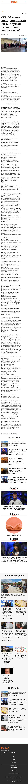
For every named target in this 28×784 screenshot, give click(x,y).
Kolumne (14, 515)
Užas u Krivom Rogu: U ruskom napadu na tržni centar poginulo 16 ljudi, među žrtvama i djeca (17, 472)
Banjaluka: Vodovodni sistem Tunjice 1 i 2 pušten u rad (21, 659)
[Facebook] (5, 54)
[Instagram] (4, 756)
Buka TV (14, 489)
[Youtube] (15, 756)
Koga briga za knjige (14, 536)
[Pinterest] (5, 60)
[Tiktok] (10, 756)
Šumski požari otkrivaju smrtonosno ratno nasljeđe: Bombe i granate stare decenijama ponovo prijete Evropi (16, 462)
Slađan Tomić (4, 34)
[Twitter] (7, 756)
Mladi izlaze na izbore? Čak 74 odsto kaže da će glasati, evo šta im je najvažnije (20, 613)
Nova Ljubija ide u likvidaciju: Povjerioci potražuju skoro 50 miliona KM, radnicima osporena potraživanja (7, 662)
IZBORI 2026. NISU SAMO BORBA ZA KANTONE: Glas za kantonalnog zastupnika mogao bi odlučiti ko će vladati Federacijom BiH (7, 637)
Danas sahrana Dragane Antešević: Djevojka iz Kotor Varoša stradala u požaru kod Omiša (7, 682)
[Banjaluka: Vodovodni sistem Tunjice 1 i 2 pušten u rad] (21, 652)
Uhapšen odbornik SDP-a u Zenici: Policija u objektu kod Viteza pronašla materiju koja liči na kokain (21, 635)
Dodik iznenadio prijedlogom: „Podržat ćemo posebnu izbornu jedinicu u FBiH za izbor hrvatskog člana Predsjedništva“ (17, 481)
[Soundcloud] (12, 756)
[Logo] (14, 2)
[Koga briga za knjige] (14, 526)
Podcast (14, 540)
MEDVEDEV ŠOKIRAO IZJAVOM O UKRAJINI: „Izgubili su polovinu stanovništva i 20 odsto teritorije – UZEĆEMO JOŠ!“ (17, 453)
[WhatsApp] (5, 63)
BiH (2, 11)
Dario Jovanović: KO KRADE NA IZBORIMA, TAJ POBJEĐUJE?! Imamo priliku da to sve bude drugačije (14, 509)
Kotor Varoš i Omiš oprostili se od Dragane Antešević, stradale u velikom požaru (17, 444)
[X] (5, 57)
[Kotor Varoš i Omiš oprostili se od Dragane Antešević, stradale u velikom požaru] (4, 445)
